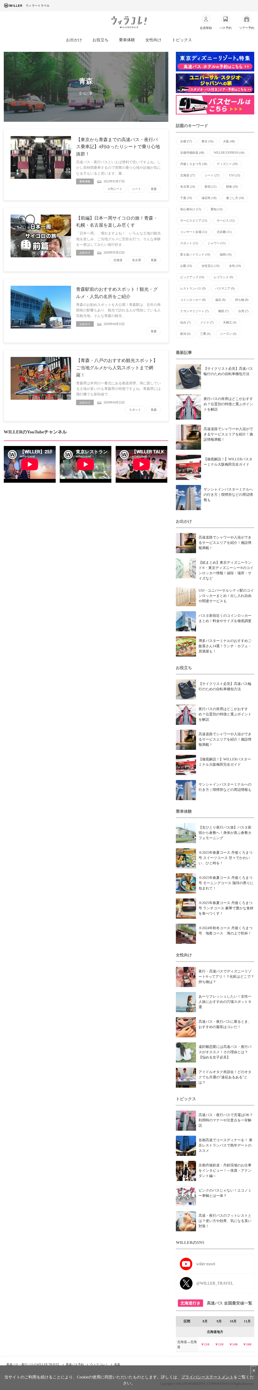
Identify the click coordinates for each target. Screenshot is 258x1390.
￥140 (233, 1344)
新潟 (185, 334)
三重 (205, 334)
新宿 (210, 186)
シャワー (216, 243)
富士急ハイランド (195, 254)
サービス (226, 220)
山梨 (186, 266)
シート (136, 189)
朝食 (232, 186)
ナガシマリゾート (194, 311)
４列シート (114, 189)
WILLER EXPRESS (229, 152)
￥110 (205, 1344)
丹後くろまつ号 (193, 164)
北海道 (117, 260)
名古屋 (136, 260)
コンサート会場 (193, 232)
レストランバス (193, 288)
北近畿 (224, 232)
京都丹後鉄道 (192, 152)
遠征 (220, 300)
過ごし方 (235, 198)
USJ (234, 175)
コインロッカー (193, 300)
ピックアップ (192, 277)
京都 (186, 141)
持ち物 (241, 300)
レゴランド (223, 277)
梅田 (223, 311)
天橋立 (229, 322)
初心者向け (190, 209)
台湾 (243, 311)
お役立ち (100, 40)
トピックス (182, 40)
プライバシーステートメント (207, 1377)
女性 (235, 266)
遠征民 (209, 198)
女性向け (153, 40)
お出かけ (74, 40)
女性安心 (210, 266)
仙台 (185, 322)
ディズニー (227, 164)
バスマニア (225, 288)
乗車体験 (127, 40)
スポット (135, 410)
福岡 (226, 254)
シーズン (228, 334)
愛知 (216, 209)
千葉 (186, 198)
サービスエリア (193, 220)
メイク (206, 322)
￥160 (247, 1344)
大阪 (229, 141)
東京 (207, 141)
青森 (154, 189)
